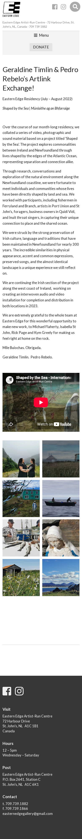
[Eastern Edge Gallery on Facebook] (54, 7)
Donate (41, 47)
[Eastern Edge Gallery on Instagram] (63, 7)
